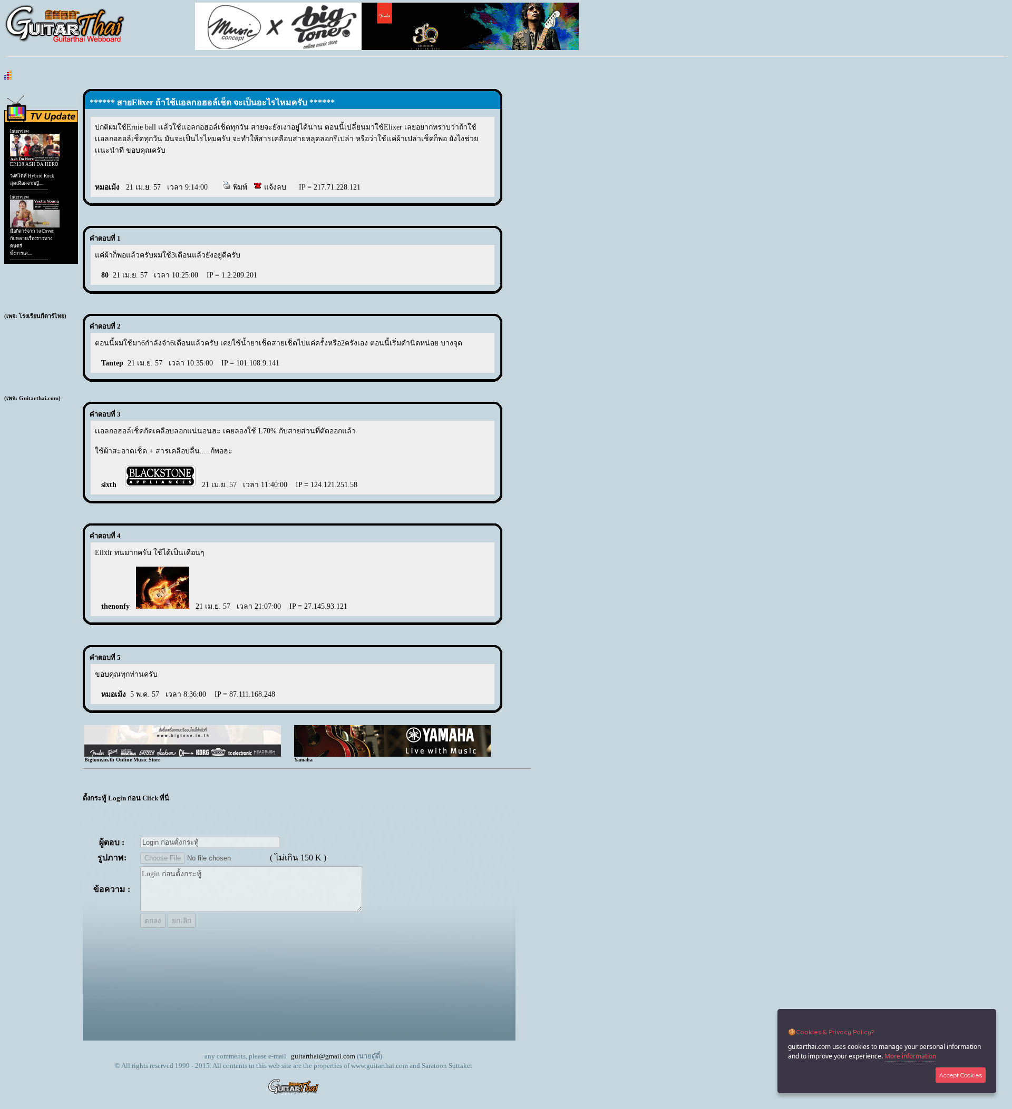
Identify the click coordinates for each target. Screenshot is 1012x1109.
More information (910, 1056)
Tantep (112, 363)
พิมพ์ (239, 187)
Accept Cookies (960, 1075)
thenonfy (115, 606)
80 (105, 275)
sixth (110, 485)
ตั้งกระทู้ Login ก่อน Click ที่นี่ (126, 798)
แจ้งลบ (274, 187)
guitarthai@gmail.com (323, 1056)
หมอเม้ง (107, 187)
